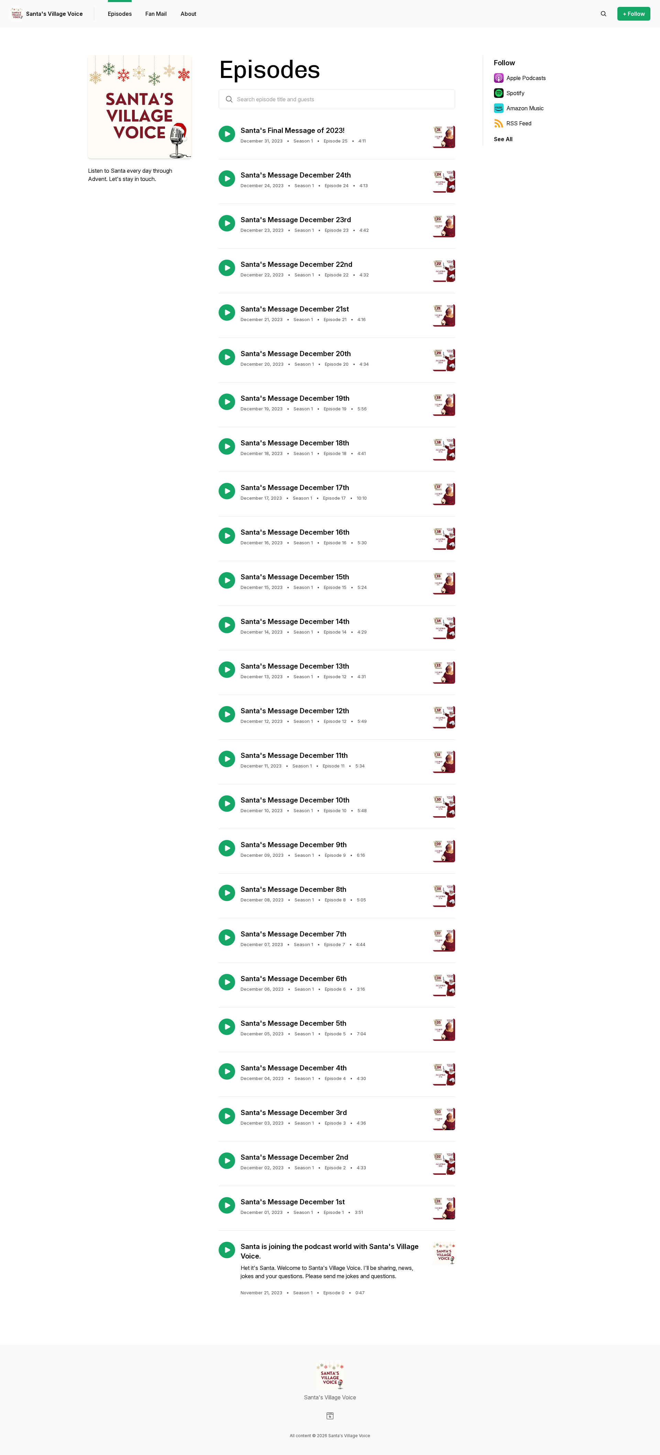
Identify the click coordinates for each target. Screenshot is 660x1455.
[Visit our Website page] (330, 1415)
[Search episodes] (603, 14)
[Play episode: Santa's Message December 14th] (227, 625)
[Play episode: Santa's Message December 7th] (227, 937)
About (188, 13)
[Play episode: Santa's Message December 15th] (227, 580)
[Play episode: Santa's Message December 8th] (227, 893)
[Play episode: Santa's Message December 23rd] (227, 223)
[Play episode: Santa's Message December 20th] (227, 357)
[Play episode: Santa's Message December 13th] (227, 669)
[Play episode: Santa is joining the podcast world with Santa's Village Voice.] (227, 1250)
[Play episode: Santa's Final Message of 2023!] (227, 134)
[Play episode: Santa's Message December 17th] (227, 491)
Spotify (515, 93)
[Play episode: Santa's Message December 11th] (227, 759)
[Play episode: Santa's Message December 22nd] (227, 268)
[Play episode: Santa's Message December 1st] (227, 1205)
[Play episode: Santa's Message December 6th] (227, 982)
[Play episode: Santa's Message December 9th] (227, 848)
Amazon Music (525, 108)
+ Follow (634, 13)
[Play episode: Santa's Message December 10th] (227, 803)
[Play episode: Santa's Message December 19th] (227, 402)
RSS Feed (518, 123)
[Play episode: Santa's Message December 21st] (227, 312)
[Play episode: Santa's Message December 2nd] (227, 1160)
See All (503, 139)
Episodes (120, 13)
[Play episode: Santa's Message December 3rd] (227, 1116)
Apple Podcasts (526, 78)
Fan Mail (156, 13)
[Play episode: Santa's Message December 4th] (227, 1071)
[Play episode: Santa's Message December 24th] (227, 178)
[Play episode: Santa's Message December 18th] (227, 446)
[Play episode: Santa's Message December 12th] (227, 714)
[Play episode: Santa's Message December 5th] (227, 1027)
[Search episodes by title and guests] (229, 99)
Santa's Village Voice (54, 13)
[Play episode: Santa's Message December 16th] (227, 535)
